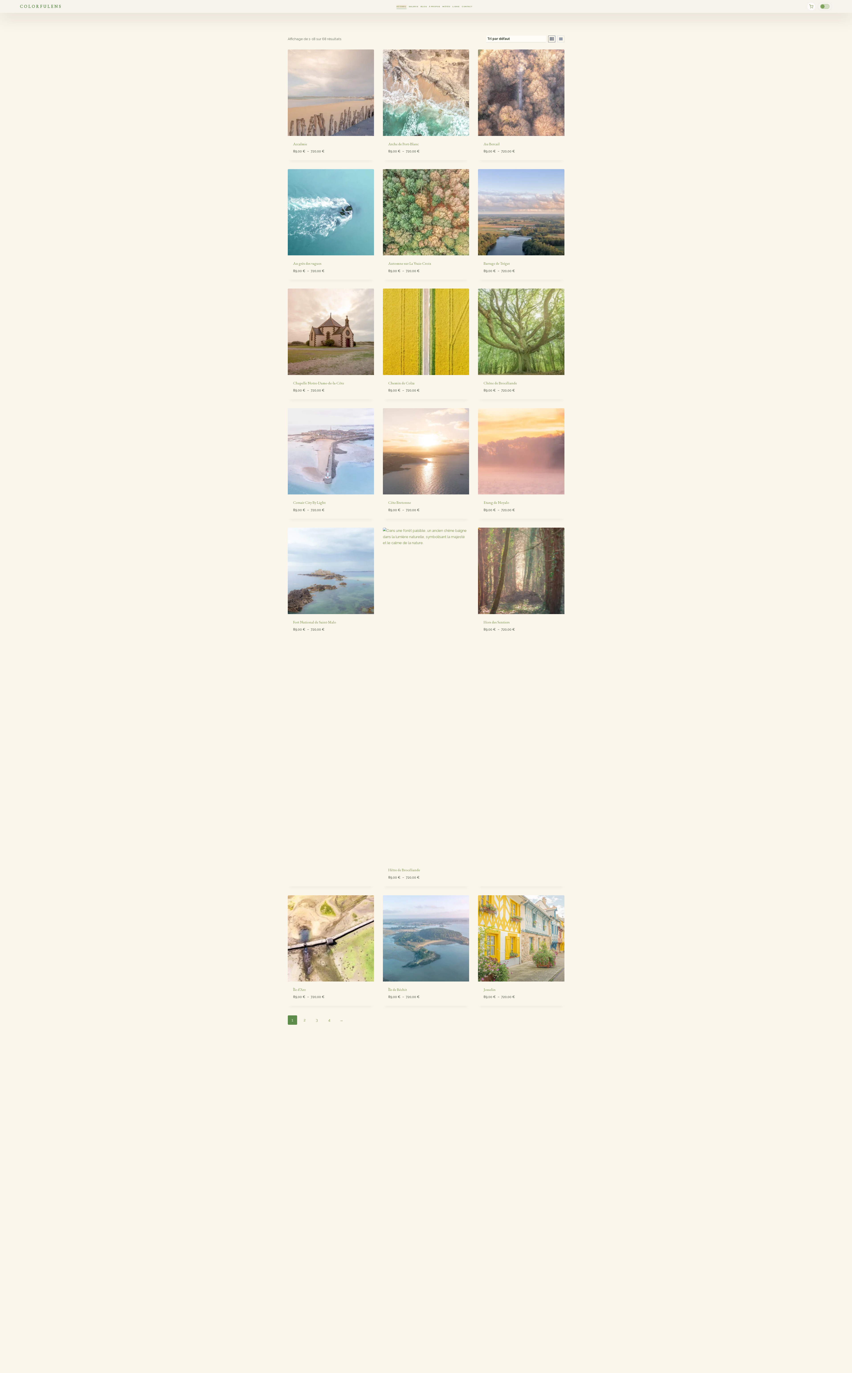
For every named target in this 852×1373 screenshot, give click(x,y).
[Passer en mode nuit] (825, 6)
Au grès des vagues (307, 263)
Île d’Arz (299, 989)
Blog (424, 6)
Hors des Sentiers (497, 622)
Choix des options (310, 642)
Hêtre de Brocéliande (404, 869)
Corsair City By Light (309, 502)
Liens (456, 6)
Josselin (490, 989)
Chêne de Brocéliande (500, 383)
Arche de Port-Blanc (403, 143)
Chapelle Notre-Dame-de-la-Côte (318, 383)
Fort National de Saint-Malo (314, 622)
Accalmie (300, 143)
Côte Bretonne (399, 502)
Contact (467, 6)
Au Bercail (492, 143)
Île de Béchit (397, 989)
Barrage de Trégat (497, 263)
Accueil (401, 6)
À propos (434, 6)
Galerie (413, 6)
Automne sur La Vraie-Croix (409, 263)
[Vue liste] (560, 39)
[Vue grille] (551, 39)
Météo (446, 6)
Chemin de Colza (401, 383)
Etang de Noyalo (496, 502)
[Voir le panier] (811, 6)
